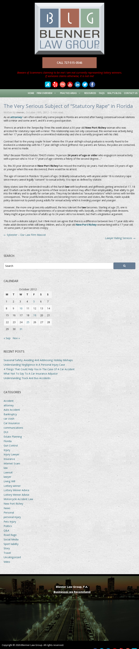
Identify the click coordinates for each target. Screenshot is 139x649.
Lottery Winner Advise (16, 494)
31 (21, 329)
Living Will (9, 481)
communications (13, 427)
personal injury (12, 517)
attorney (9, 405)
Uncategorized (12, 557)
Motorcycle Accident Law (18, 499)
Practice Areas (68, 93)
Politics (8, 526)
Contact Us (131, 93)
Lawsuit (8, 472)
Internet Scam (12, 463)
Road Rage (10, 535)
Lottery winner (12, 486)
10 (21, 308)
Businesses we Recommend (72, 592)
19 (34, 315)
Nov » (16, 338)
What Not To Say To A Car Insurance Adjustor (31, 373)
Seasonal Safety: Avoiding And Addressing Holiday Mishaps (38, 360)
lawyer (7, 476)
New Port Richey (86, 224)
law (6, 468)
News (7, 508)
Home (31, 93)
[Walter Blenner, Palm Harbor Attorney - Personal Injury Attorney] (69, 27)
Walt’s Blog (114, 93)
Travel (7, 553)
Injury (7, 450)
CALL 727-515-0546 (69, 63)
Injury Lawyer (11, 454)
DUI (6, 432)
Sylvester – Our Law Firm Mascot (25, 234)
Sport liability (11, 544)
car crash (9, 418)
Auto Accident (12, 409)
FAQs (102, 93)
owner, (21, 112)
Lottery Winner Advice (16, 490)
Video (7, 561)
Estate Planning (13, 436)
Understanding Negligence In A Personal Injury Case (34, 364)
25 (27, 322)
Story (7, 548)
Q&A (6, 530)
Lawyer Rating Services (120, 238)
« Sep (7, 338)
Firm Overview (44, 93)
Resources (90, 93)
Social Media (11, 539)
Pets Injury (10, 521)
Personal (9, 512)
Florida (8, 441)
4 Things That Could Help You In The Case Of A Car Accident (39, 369)
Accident (9, 401)
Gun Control (11, 445)
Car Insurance (12, 423)
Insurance (9, 459)
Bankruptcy (10, 414)
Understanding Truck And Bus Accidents (27, 378)
